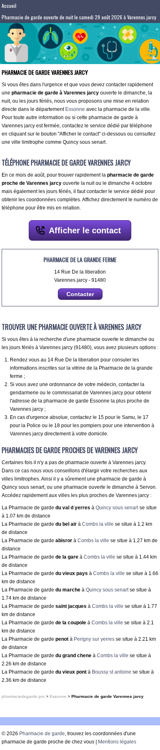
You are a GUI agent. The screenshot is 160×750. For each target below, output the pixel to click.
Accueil (9, 5)
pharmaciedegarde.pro (23, 696)
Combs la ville (98, 524)
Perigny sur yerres (94, 639)
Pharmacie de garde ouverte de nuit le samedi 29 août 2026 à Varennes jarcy (79, 17)
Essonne (75, 109)
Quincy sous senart (117, 508)
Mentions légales (117, 742)
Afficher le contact (85, 230)
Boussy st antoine (111, 672)
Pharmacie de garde (42, 733)
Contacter (80, 294)
